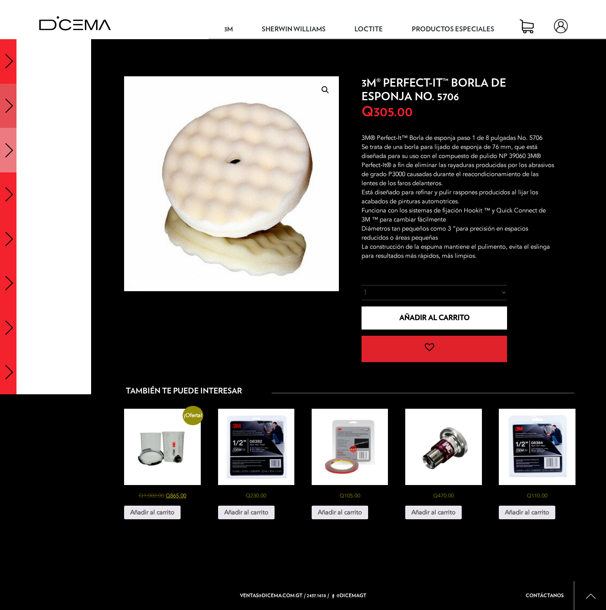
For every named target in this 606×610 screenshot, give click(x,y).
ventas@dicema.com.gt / (272, 595)
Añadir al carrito (434, 317)
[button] (325, 89)
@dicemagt (351, 595)
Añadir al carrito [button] (152, 512)
